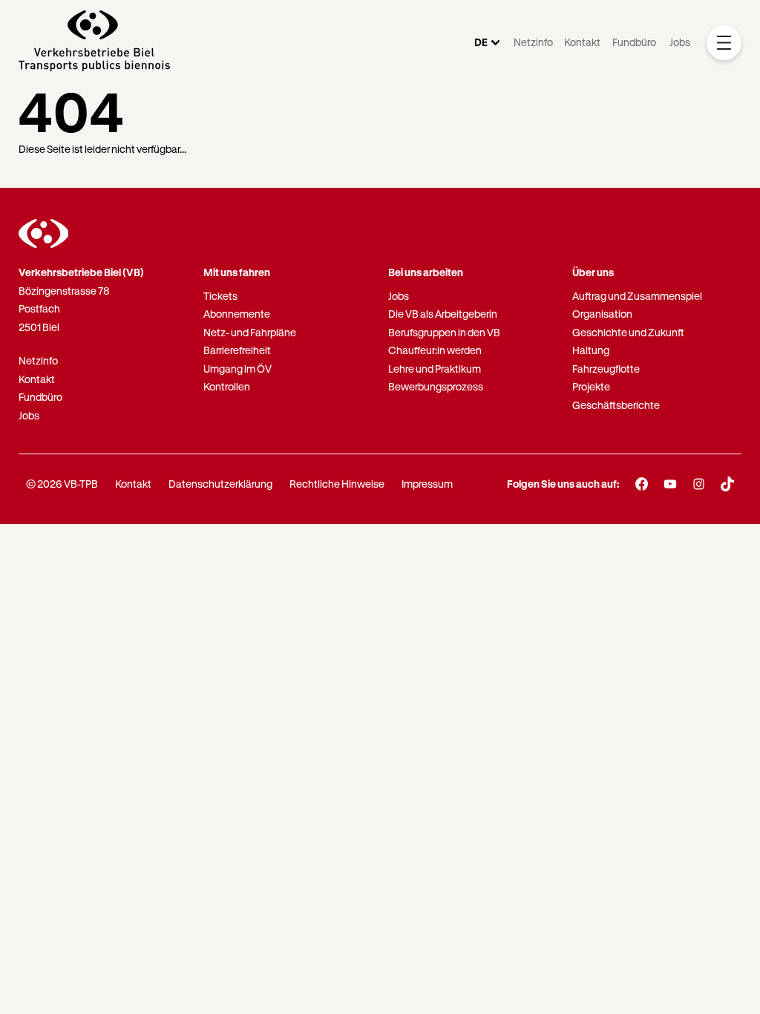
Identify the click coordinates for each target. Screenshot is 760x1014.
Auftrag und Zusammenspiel (637, 296)
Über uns (593, 272)
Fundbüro (634, 42)
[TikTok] (727, 484)
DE (481, 42)
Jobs (679, 42)
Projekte (591, 386)
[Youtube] (670, 484)
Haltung (590, 350)
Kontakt (582, 42)
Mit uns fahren (236, 272)
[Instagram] (698, 484)
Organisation (602, 313)
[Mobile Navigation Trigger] (724, 42)
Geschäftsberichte (616, 405)
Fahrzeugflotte (606, 368)
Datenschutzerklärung (220, 483)
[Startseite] (94, 42)
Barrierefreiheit (237, 350)
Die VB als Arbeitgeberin (442, 313)
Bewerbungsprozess (435, 386)
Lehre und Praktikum (434, 368)
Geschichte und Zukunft (628, 332)
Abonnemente (236, 313)
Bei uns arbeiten (425, 272)
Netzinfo (533, 42)
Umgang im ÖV (237, 368)
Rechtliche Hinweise (336, 483)
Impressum (427, 483)
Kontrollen (226, 386)
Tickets (220, 296)
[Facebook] (641, 484)
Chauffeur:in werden (435, 350)
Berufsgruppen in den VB (444, 332)
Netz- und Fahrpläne (249, 332)
